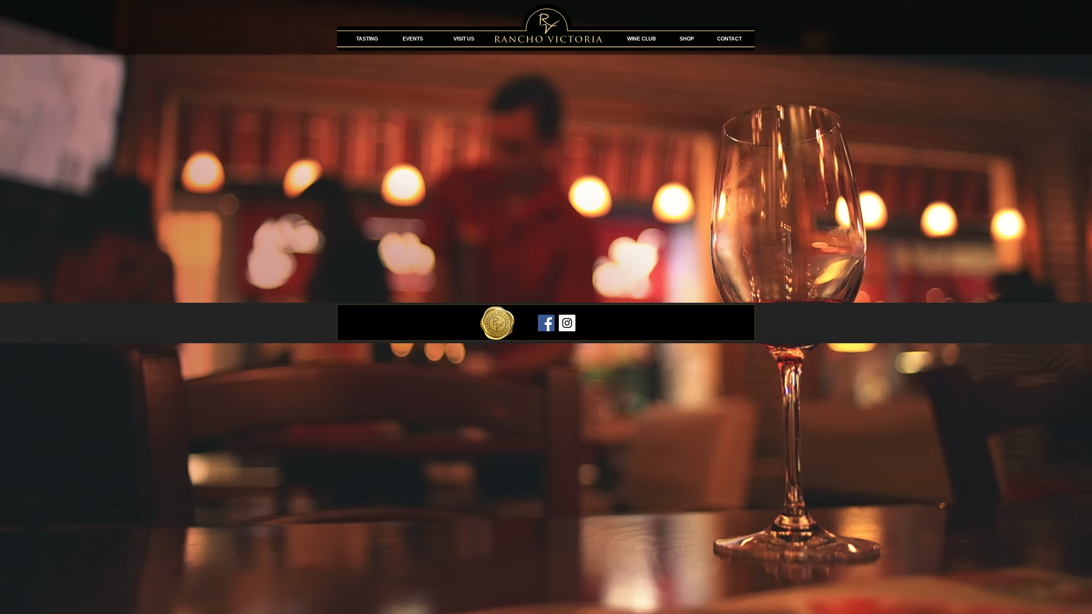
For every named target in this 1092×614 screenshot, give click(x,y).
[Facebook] (546, 323)
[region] (413, 52)
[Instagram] (567, 323)
